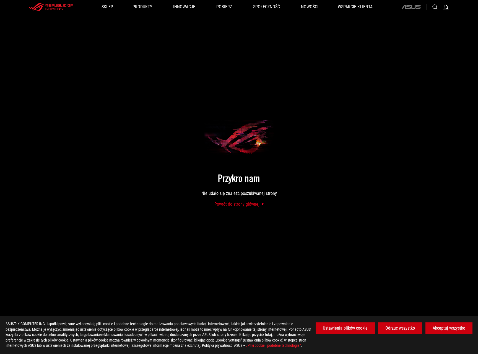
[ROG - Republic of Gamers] (51, 7)
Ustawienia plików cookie (345, 328)
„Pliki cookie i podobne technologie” (273, 345)
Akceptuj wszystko (449, 328)
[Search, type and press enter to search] (435, 7)
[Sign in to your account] (446, 7)
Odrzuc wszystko (400, 328)
